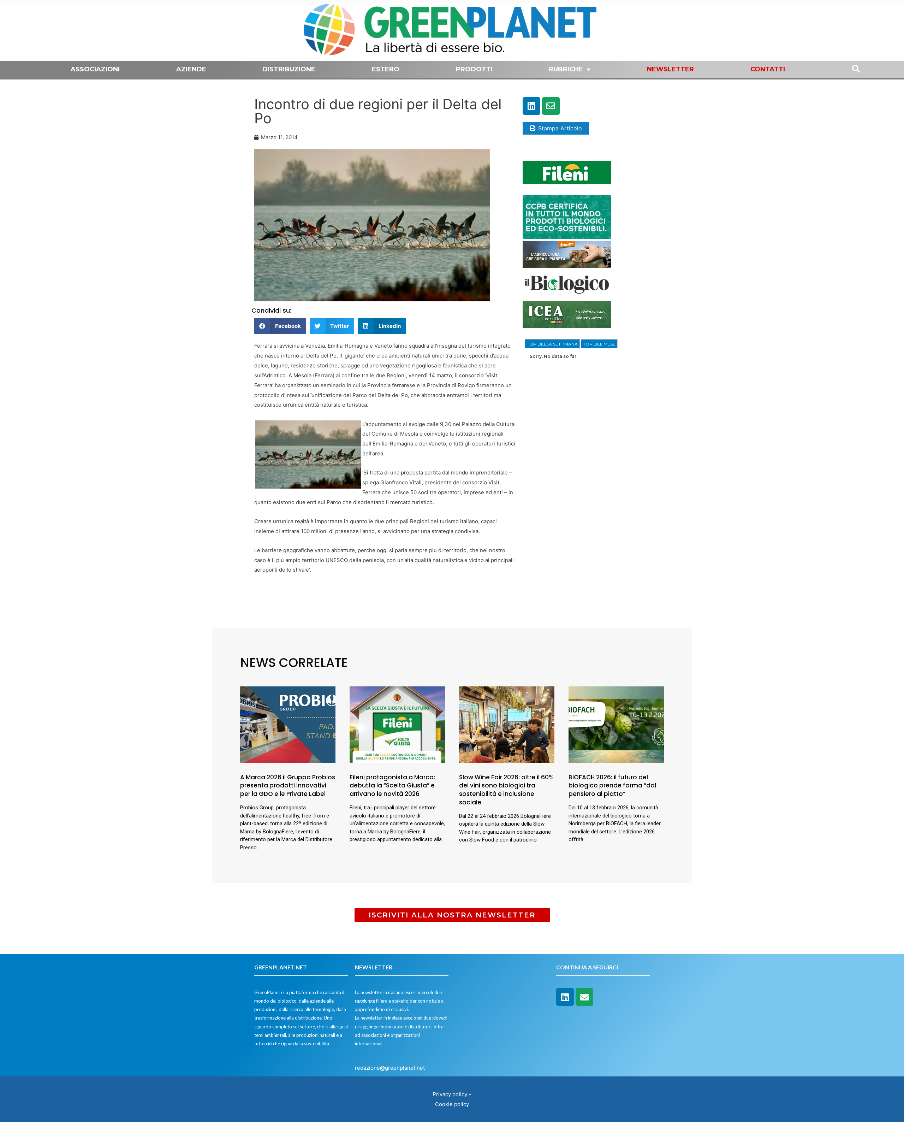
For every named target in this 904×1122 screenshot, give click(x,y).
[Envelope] (551, 106)
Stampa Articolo (560, 128)
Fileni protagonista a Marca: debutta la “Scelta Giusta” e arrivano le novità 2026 (392, 785)
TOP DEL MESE (599, 344)
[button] (280, 326)
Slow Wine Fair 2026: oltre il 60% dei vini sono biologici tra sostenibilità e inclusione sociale (506, 790)
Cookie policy (452, 1104)
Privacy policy (450, 1094)
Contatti (767, 69)
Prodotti (474, 69)
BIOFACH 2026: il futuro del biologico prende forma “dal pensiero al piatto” (612, 785)
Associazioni (95, 69)
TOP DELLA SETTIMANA (552, 344)
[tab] (552, 344)
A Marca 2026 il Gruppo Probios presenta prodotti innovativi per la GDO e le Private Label (287, 785)
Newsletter (670, 69)
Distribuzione (288, 69)
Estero (385, 69)
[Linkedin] (531, 106)
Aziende (191, 69)
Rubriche (566, 69)
